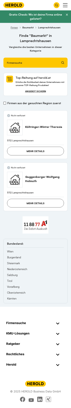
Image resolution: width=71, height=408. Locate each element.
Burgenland (14, 257)
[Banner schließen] (67, 15)
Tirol (9, 281)
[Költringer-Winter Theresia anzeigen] (15, 127)
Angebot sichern (35, 91)
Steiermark (13, 263)
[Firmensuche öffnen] (56, 5)
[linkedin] (39, 399)
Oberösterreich (16, 292)
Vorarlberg (13, 286)
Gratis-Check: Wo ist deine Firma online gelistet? (35, 16)
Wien (10, 251)
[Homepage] (13, 5)
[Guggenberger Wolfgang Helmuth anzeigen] (15, 179)
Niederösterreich (17, 269)
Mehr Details (35, 151)
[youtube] (31, 399)
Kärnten (12, 298)
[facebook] (22, 399)
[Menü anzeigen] (65, 5)
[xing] (48, 399)
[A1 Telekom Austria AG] (35, 225)
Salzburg (12, 275)
